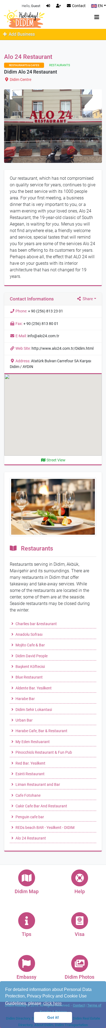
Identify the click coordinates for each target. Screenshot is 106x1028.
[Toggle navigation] (97, 17)
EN (100, 6)
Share (87, 298)
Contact (78, 6)
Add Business (21, 34)
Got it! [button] (53, 1017)
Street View (56, 460)
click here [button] (52, 1003)
